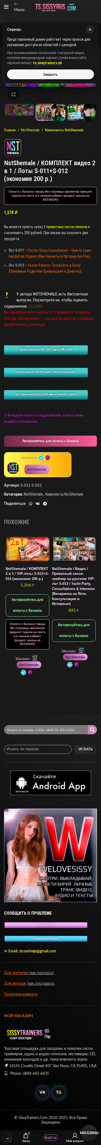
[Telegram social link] (44, 503)
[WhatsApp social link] (30, 503)
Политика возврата (20, 994)
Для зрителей (16, 973)
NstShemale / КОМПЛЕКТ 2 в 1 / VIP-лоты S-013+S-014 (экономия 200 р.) (27, 574)
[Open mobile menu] (6, 7)
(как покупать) (41, 973)
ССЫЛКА (36, 306)
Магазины (89, 1133)
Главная (10, 130)
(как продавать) (41, 983)
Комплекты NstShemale (64, 130)
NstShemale (30, 130)
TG (58, 1092)
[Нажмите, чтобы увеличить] (13, 94)
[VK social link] (37, 503)
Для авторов (15, 983)
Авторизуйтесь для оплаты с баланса (50, 441)
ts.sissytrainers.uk (47, 63)
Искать (86, 749)
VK (42, 1092)
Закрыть (50, 74)
